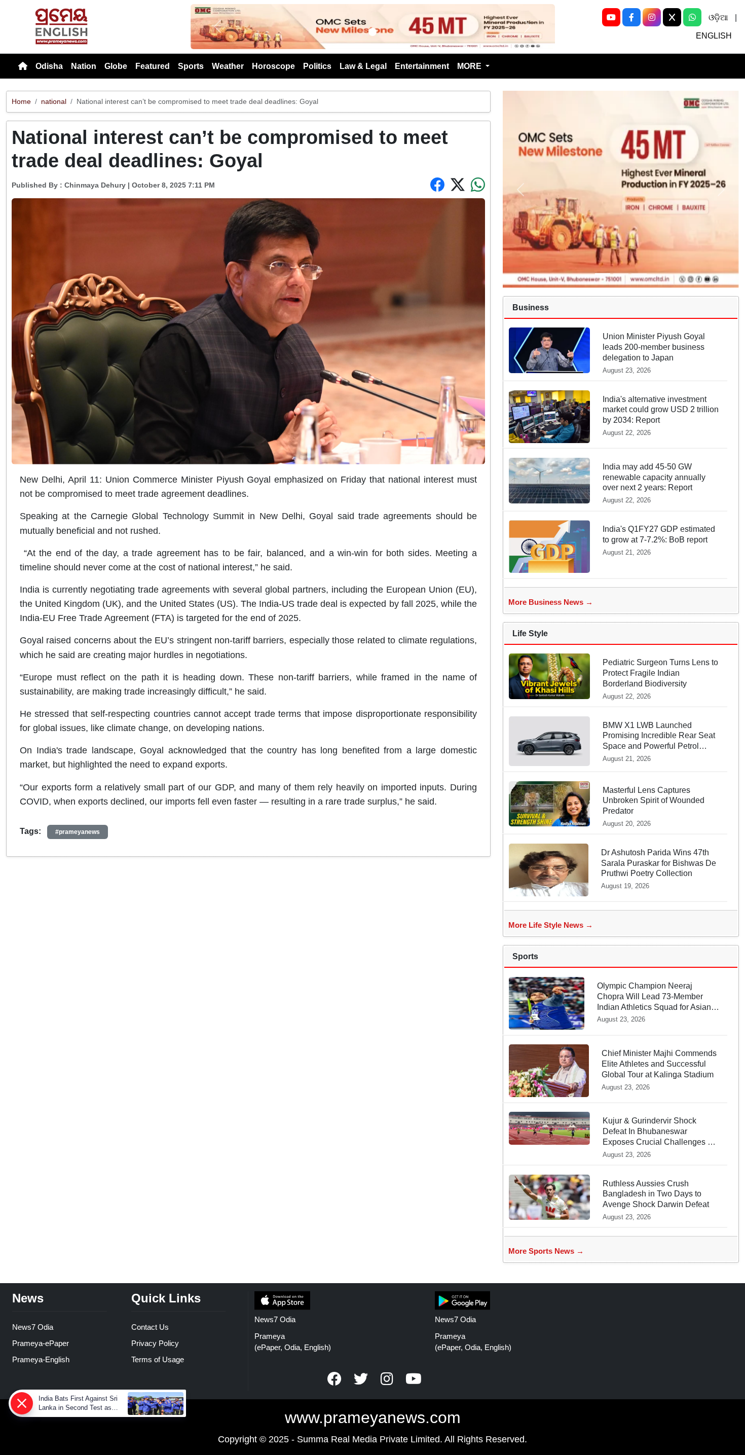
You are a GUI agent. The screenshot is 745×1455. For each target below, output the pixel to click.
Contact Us (150, 1327)
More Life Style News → (550, 925)
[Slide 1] (372, 32)
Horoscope (273, 66)
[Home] (22, 66)
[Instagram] (652, 17)
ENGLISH (714, 35)
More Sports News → (546, 1251)
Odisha (49, 66)
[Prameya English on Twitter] (361, 1379)
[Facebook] (631, 17)
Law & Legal (363, 66)
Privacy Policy (155, 1343)
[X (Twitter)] (672, 17)
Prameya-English (40, 1359)
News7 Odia (32, 1327)
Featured (152, 66)
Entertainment (422, 66)
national (53, 101)
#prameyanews (77, 831)
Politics (317, 66)
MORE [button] (470, 66)
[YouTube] (611, 17)
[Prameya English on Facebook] (334, 1379)
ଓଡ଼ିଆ (718, 17)
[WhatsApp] (692, 17)
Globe (115, 66)
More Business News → (550, 602)
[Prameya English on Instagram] (387, 1379)
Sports (191, 66)
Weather (228, 66)
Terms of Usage (157, 1359)
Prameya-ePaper (40, 1343)
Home (21, 101)
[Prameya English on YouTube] (413, 1379)
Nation (83, 66)
